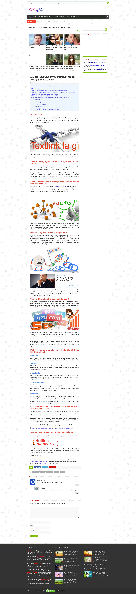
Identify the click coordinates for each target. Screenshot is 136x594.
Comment (32, 505)
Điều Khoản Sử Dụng (38, 3)
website (63, 472)
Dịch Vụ (35, 27)
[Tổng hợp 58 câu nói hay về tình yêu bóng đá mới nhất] (59, 567)
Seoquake (36, 99)
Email (32, 525)
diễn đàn (42, 472)
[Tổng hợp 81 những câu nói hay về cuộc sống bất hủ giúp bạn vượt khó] (59, 553)
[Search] (108, 3)
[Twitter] (98, 3)
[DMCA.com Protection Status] (55, 590)
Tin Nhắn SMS (47, 16)
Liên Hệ (57, 3)
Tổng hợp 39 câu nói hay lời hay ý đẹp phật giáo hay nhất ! (96, 569)
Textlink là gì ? (36, 89)
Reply (77, 485)
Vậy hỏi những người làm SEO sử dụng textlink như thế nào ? (49, 90)
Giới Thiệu (30, 3)
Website (32, 530)
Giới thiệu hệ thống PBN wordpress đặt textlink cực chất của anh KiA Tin (53, 108)
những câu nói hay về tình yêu (97, 65)
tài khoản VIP (49, 472)
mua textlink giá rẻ (62, 186)
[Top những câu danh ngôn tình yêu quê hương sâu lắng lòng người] (59, 581)
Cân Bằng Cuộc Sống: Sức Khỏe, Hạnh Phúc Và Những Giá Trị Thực (100, 553)
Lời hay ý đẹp (55, 188)
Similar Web (37, 106)
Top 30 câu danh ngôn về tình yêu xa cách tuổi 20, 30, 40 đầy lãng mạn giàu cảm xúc (100, 560)
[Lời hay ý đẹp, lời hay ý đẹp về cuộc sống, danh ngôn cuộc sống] (36, 9)
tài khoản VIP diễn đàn (44, 459)
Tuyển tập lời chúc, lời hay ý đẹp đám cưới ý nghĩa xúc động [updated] (52, 21)
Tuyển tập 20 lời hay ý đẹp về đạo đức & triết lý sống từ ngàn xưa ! (96, 565)
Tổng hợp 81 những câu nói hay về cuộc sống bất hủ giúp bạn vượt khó (71, 553)
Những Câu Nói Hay (37, 16)
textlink (57, 472)
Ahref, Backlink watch (40, 104)
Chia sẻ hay (35, 472)
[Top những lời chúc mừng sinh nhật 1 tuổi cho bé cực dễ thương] (59, 574)
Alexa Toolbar (38, 103)
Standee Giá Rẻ (41, 480)
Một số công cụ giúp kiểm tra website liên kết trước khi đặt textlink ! (51, 97)
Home (30, 16)
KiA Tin (43, 488)
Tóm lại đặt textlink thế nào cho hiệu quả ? (44, 96)
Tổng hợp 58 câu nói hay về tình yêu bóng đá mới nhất (71, 567)
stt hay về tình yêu (94, 68)
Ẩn (62, 86)
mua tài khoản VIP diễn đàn (46, 463)
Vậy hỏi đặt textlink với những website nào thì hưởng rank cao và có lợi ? (53, 92)
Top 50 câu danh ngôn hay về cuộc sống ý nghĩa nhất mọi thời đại (71, 560)
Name (32, 520)
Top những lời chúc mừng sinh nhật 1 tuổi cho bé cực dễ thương (70, 574)
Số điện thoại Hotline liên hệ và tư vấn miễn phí (45, 109)
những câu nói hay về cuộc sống (96, 62)
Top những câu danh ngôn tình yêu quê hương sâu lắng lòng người (71, 581)
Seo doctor (37, 101)
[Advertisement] (95, 84)
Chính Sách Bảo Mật (49, 3)
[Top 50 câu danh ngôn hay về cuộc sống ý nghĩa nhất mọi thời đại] (59, 560)
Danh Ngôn (61, 16)
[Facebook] (97, 3)
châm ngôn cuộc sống (98, 69)
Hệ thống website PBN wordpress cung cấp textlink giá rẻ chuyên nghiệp (52, 428)
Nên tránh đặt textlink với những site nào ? (44, 94)
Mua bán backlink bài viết (39, 461)
